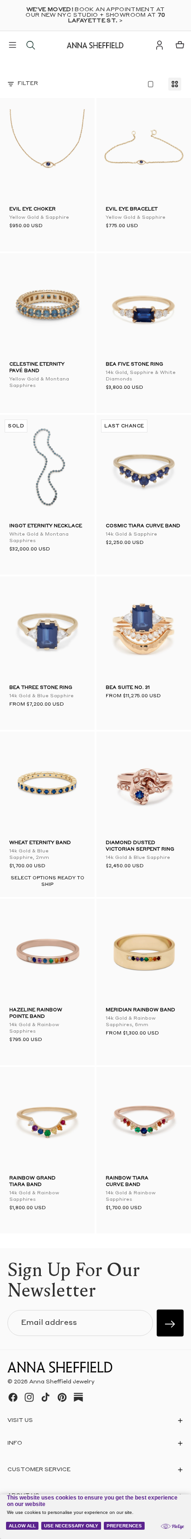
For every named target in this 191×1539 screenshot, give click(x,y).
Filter (28, 83)
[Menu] (12, 45)
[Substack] (78, 1397)
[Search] (30, 45)
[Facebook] (13, 1397)
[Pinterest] (62, 1397)
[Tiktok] (45, 1397)
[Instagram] (29, 1397)
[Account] (159, 45)
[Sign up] (170, 1323)
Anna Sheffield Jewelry (62, 1382)
